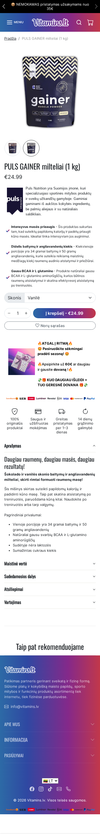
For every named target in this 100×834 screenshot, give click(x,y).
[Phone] (68, 788)
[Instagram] (41, 788)
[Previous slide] (6, 659)
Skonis (14, 297)
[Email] (59, 788)
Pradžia (10, 38)
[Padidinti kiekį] (26, 313)
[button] (15, 22)
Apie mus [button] (12, 724)
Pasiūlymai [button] (13, 755)
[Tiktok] (50, 788)
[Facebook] (32, 788)
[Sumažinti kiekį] (9, 313)
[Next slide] (93, 659)
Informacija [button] (16, 739)
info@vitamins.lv (25, 706)
